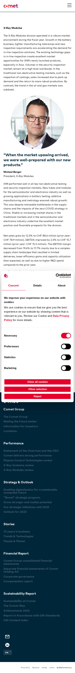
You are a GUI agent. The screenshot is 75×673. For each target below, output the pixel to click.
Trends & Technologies (18, 536)
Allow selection (37, 389)
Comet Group (13, 409)
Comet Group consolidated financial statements (27, 562)
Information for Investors (20, 426)
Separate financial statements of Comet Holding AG (30, 570)
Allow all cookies (37, 381)
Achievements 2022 (16, 610)
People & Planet (14, 541)
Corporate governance (18, 576)
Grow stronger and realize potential (27, 502)
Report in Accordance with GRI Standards (31, 615)
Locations (10, 431)
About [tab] (61, 285)
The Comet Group (15, 416)
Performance (13, 443)
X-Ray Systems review (18, 465)
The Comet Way (14, 605)
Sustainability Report (19, 593)
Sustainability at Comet (19, 601)
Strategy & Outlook (18, 482)
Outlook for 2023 (15, 511)
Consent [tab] (13, 285)
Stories (8, 524)
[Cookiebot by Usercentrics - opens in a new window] (55, 275)
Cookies (44, 667)
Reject (37, 396)
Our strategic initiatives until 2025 (26, 507)
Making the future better (20, 421)
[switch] (66, 346)
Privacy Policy (25, 667)
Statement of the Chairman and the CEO (31, 450)
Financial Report (16, 553)
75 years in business (16, 531)
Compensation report (18, 581)
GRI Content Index (15, 620)
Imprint (51, 667)
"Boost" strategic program (21, 497)
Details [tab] (37, 285)
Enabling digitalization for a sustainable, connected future (30, 491)
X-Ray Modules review (18, 470)
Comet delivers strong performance (27, 455)
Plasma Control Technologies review (27, 460)
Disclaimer (35, 667)
